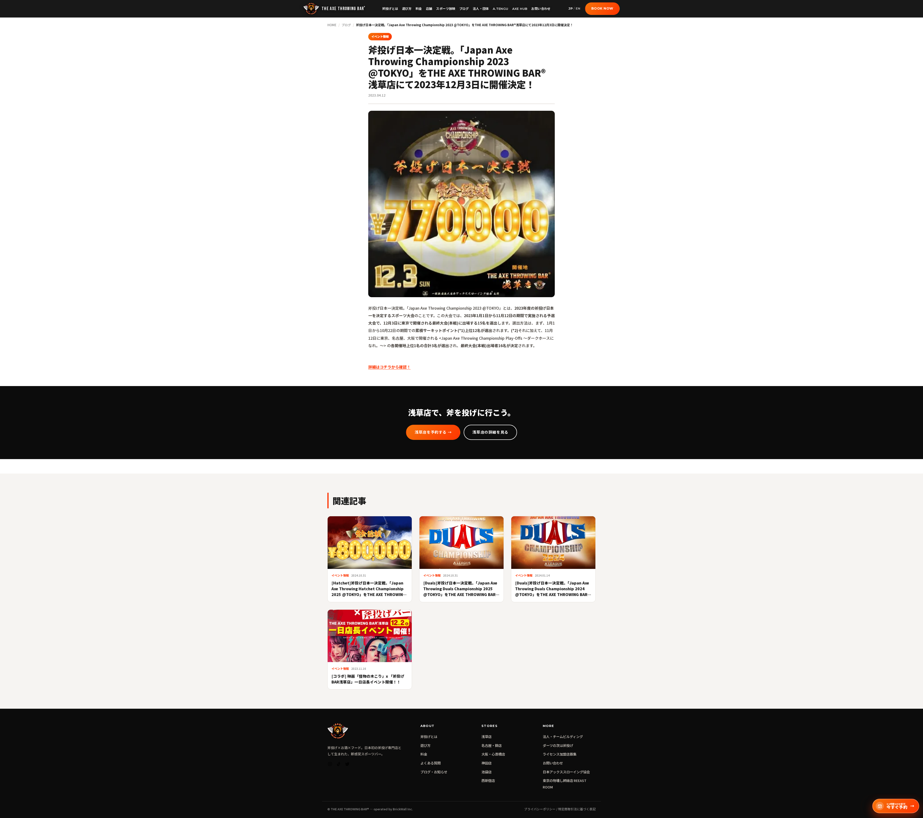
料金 (419, 9)
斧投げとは (390, 9)
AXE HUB (520, 9)
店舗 (429, 9)
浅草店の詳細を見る (490, 432)
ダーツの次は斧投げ (558, 745)
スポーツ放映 (445, 9)
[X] (347, 765)
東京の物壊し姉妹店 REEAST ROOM (564, 783)
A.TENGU (500, 9)
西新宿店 (488, 780)
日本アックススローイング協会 (566, 771)
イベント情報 (380, 36)
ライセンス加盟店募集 (559, 753)
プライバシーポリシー (539, 809)
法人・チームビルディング (563, 736)
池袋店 (486, 771)
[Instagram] (330, 765)
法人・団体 (481, 9)
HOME (332, 25)
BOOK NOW (602, 8)
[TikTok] (338, 765)
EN (578, 8)
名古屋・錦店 (491, 745)
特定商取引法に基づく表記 (577, 809)
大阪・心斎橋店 (493, 753)
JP (570, 8)
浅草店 (486, 736)
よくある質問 (430, 762)
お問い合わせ (540, 9)
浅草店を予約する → (433, 432)
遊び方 (407, 9)
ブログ (464, 9)
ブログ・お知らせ (433, 771)
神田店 (486, 762)
